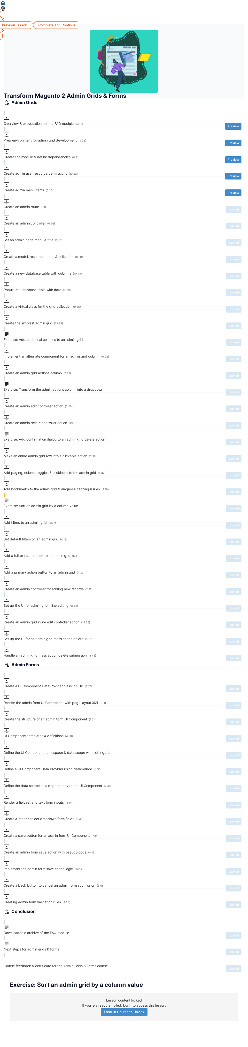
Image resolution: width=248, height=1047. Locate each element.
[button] (124, 3)
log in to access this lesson (144, 1005)
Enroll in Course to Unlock (124, 1012)
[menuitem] (124, 9)
